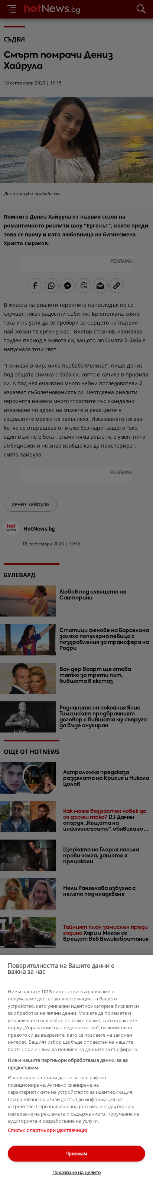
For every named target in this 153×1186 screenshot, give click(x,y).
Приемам (76, 1153)
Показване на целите (76, 1172)
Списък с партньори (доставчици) (48, 1130)
